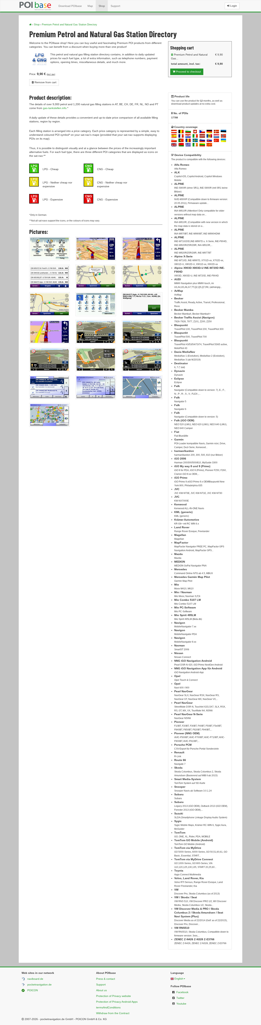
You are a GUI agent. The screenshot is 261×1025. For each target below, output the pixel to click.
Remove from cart (45, 82)
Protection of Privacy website (113, 996)
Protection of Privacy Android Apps (117, 1001)
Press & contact (105, 978)
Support (115, 5)
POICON (32, 990)
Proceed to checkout (188, 71)
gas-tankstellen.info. (55, 108)
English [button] (178, 978)
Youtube (181, 1003)
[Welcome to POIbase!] (30, 24)
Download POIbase (70, 5)
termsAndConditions (108, 1007)
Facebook (182, 992)
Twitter (180, 997)
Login (233, 5)
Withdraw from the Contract (112, 1013)
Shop (102, 5)
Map (90, 5)
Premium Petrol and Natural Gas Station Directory (69, 24)
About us (101, 990)
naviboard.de (35, 978)
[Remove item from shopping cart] (172, 54)
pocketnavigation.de (39, 984)
